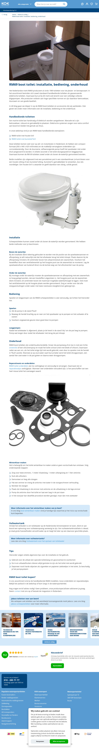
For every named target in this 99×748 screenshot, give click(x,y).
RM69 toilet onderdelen (18, 366)
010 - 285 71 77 (11, 680)
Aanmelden (57, 666)
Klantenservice (40, 698)
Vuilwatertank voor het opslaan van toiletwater (45, 541)
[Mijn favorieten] (91, 4)
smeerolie (13, 347)
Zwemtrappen (7, 721)
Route (69, 701)
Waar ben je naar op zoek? (65, 4)
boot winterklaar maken (30, 511)
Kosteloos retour (8, 10)
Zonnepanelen (7, 706)
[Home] (5, 5)
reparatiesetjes (15, 368)
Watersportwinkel (41, 695)
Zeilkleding (5, 703)
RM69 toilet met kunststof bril (24, 139)
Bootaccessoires (41, 703)
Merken (37, 700)
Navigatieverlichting (9, 724)
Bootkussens (6, 718)
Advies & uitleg (49, 642)
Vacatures (38, 706)
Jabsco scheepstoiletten (20, 604)
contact (18, 591)
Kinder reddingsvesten (10, 698)
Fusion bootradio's (8, 695)
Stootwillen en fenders (10, 715)
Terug (5, 14)
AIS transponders (8, 712)
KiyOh (36, 657)
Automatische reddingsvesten (12, 700)
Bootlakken (6, 709)
